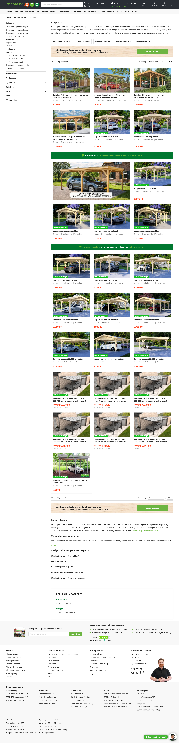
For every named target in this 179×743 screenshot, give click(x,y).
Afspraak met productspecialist (102, 657)
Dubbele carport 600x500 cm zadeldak (110, 359)
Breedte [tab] (12, 78)
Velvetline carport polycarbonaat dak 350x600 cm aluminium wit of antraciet (150, 440)
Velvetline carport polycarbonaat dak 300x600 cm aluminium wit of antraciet (150, 399)
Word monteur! (54, 667)
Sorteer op (142, 62)
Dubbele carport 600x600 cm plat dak (149, 359)
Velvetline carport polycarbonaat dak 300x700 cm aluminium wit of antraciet (69, 440)
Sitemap (51, 676)
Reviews (9, 676)
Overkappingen (20, 17)
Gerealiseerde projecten (58, 670)
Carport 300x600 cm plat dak (146, 137)
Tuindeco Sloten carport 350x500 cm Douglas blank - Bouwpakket (149, 96)
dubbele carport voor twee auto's (145, 531)
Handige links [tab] (96, 650)
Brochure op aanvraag (99, 664)
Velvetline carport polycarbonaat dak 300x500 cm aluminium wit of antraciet (110, 399)
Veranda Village (96, 654)
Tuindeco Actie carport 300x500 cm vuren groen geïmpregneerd (70, 96)
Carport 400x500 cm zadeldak (65, 320)
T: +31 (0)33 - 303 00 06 (80, 700)
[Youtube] (133, 673)
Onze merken (53, 661)
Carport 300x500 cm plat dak (106, 137)
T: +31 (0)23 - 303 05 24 (48, 700)
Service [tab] (9, 650)
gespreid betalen (108, 629)
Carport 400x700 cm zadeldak (146, 320)
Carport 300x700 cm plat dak (146, 188)
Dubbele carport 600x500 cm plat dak (69, 359)
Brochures (94, 661)
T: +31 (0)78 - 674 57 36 (113, 700)
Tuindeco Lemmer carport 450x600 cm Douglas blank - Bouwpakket (69, 138)
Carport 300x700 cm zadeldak (146, 231)
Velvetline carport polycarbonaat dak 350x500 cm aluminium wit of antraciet (110, 440)
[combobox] (62, 4)
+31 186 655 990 (141, 654)
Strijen (106, 690)
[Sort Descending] (165, 61)
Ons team (52, 657)
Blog (91, 673)
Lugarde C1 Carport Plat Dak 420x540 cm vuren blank (70, 481)
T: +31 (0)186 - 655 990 (15, 700)
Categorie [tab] (10, 23)
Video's (51, 673)
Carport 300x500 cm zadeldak (65, 231)
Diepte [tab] (12, 82)
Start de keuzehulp (152, 51)
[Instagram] (137, 673)
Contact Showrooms (14, 657)
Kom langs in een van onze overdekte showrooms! (121, 155)
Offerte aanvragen (97, 667)
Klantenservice (12, 654)
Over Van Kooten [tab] (56, 650)
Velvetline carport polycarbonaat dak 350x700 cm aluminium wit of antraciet (69, 399)
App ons (138, 657)
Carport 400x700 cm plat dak (146, 280)
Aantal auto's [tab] (11, 74)
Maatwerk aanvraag (14, 667)
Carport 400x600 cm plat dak (106, 280)
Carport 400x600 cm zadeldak (106, 320)
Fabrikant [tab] (10, 87)
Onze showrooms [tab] (14, 687)
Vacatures (52, 664)
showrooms (148, 629)
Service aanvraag (13, 664)
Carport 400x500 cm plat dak (65, 280)
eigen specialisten (137, 247)
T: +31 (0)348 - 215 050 (15, 729)
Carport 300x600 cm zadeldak (106, 231)
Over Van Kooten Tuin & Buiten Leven (63, 654)
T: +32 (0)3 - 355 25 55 (145, 700)
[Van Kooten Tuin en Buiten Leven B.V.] (22, 4)
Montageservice (12, 661)
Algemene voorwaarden (15, 670)
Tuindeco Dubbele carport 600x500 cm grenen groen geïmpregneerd (110, 96)
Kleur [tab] (8, 96)
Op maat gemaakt (90, 247)
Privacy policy (11, 673)
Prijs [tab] (8, 91)
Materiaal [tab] (13, 100)
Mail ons (138, 661)
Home (8, 17)
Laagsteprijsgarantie (98, 670)
